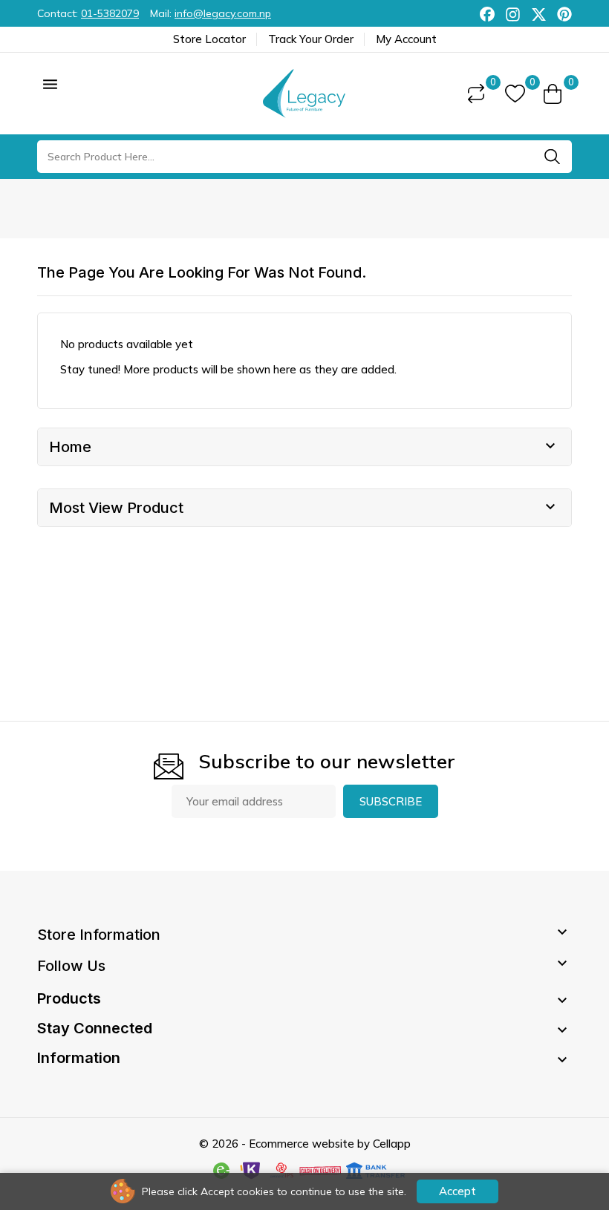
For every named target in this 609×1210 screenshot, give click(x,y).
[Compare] (476, 93)
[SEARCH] (552, 156)
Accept (457, 1191)
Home (70, 447)
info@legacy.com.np (223, 13)
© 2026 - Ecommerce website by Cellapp (305, 1144)
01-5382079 (110, 13)
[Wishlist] (515, 94)
